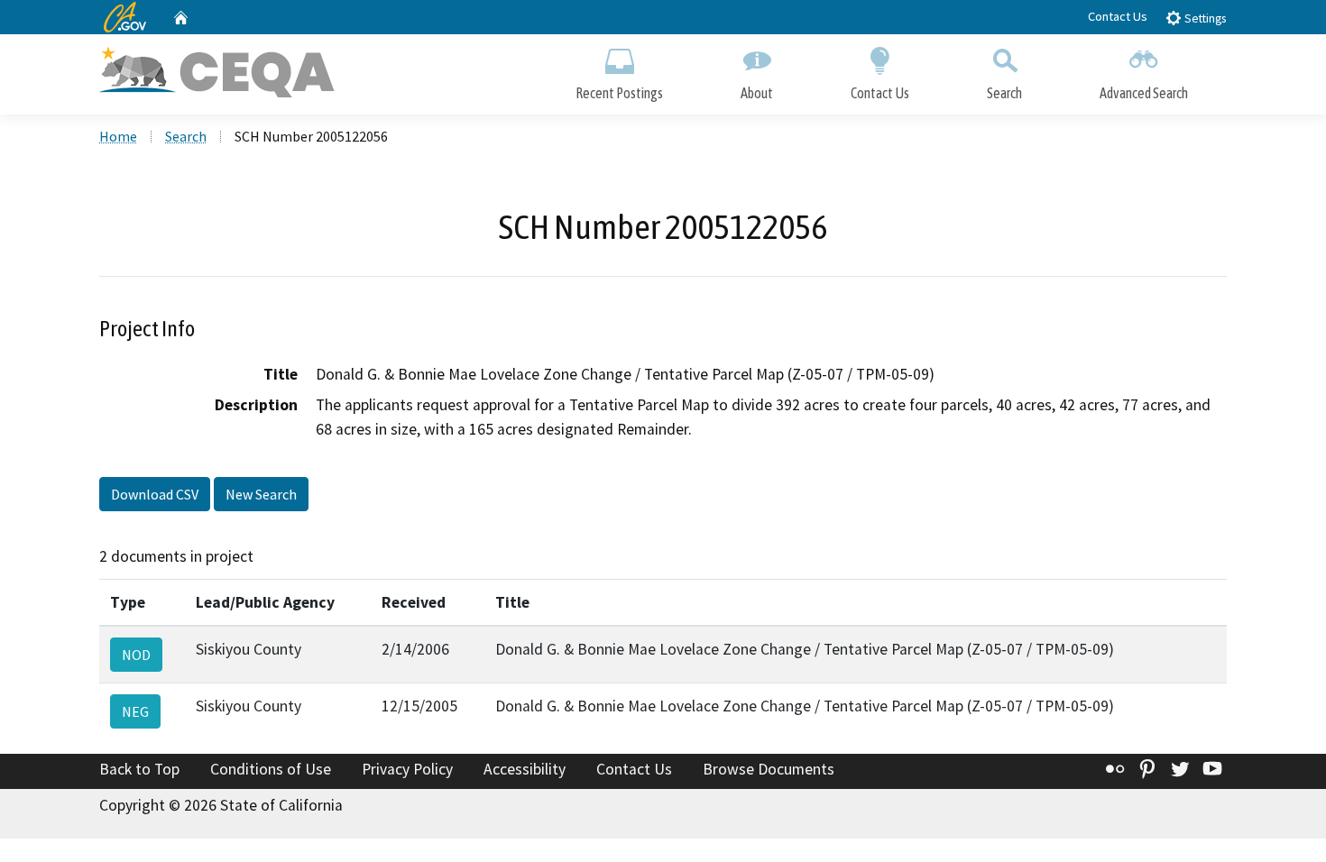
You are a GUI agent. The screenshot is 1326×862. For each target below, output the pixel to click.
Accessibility (524, 769)
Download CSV (154, 494)
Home (118, 136)
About (757, 93)
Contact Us (1117, 16)
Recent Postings (619, 93)
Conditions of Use (270, 769)
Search (1004, 93)
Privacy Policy (407, 769)
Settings (1204, 18)
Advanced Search (1144, 93)
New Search (261, 494)
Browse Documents (768, 769)
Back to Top (139, 769)
